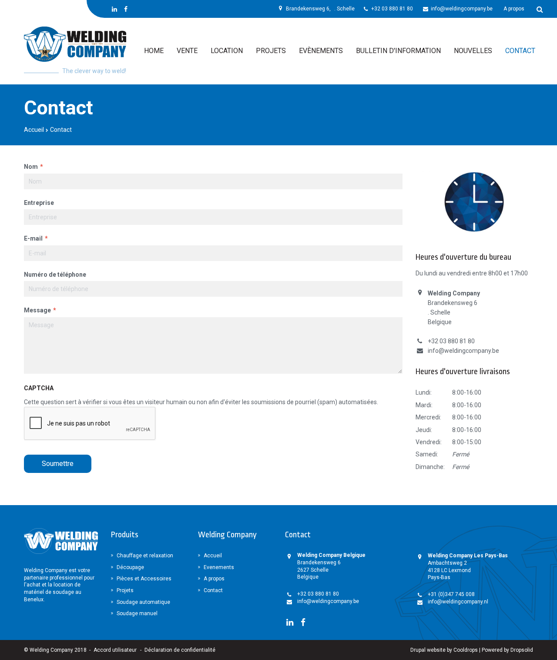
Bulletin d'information (398, 51)
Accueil (34, 129)
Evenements (219, 567)
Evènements (321, 51)
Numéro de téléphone (55, 274)
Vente (187, 51)
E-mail (33, 238)
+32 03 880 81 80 (392, 9)
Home (154, 51)
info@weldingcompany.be (462, 9)
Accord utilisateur (115, 650)
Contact (520, 51)
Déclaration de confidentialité (179, 650)
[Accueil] (75, 44)
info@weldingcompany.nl (458, 602)
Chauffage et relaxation (145, 556)
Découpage (130, 567)
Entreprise (39, 202)
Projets (271, 51)
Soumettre (58, 463)
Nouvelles (473, 51)
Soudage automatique (143, 602)
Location (227, 51)
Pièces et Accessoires (144, 579)
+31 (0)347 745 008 (451, 594)
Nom (31, 166)
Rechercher (536, 9)
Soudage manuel (137, 613)
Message (37, 310)
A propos (513, 9)
